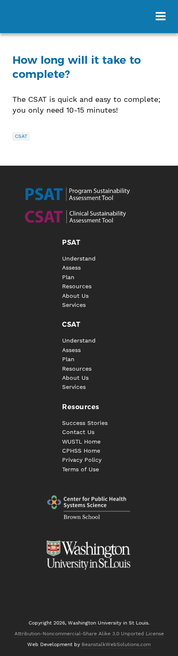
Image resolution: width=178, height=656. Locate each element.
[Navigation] (161, 16)
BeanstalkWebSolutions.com (116, 644)
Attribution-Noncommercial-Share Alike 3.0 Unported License (89, 634)
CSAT (21, 136)
